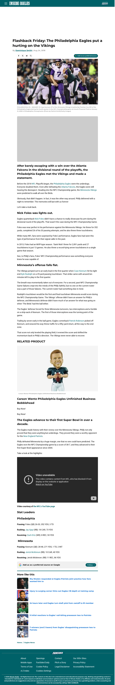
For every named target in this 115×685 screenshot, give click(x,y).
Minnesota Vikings (88, 190)
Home (19, 643)
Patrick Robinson (76, 321)
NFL (33, 184)
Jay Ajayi (29, 530)
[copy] (30, 55)
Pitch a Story (60, 662)
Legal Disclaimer (62, 666)
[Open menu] (5, 3)
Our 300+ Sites (79, 658)
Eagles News (29, 643)
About (23, 658)
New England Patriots (33, 436)
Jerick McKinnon (32, 552)
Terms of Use (27, 666)
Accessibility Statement (83, 666)
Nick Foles (39, 219)
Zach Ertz (31, 535)
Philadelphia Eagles (62, 184)
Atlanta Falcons (68, 187)
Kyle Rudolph (26, 274)
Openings (40, 658)
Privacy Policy (79, 662)
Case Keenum (80, 271)
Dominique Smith (23, 50)
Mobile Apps (26, 662)
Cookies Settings (43, 671)
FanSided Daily (42, 662)
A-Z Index (25, 671)
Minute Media (14, 677)
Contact (58, 658)
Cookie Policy (42, 666)
